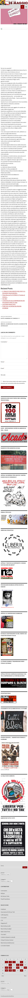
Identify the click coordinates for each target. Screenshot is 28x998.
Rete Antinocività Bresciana (7, 942)
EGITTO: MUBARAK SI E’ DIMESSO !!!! (10, 317)
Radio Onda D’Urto (5, 931)
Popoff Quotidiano (5, 899)
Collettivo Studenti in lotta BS (8, 937)
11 (17, 964)
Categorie (3, 879)
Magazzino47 (4, 923)
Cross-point (4, 917)
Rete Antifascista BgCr (6, 928)
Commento (4, 341)
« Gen (2, 975)
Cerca (2, 865)
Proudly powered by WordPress (7, 996)
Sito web (3, 375)
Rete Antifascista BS (5, 926)
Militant (3, 893)
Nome (3, 361)
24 (14, 970)
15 (6, 967)
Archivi (2, 872)
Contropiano (4, 890)
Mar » (25, 975)
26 (21, 970)
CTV (2, 920)
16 (10, 967)
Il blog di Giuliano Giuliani (7, 940)
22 (6, 970)
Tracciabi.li (3, 934)
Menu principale (26, 7)
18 (17, 967)
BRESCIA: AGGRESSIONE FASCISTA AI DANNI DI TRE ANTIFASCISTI (14, 323)
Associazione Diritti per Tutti (8, 912)
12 (21, 964)
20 (25, 967)
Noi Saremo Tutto (5, 896)
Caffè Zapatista (4, 914)
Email (2, 368)
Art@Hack (3, 909)
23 (10, 970)
